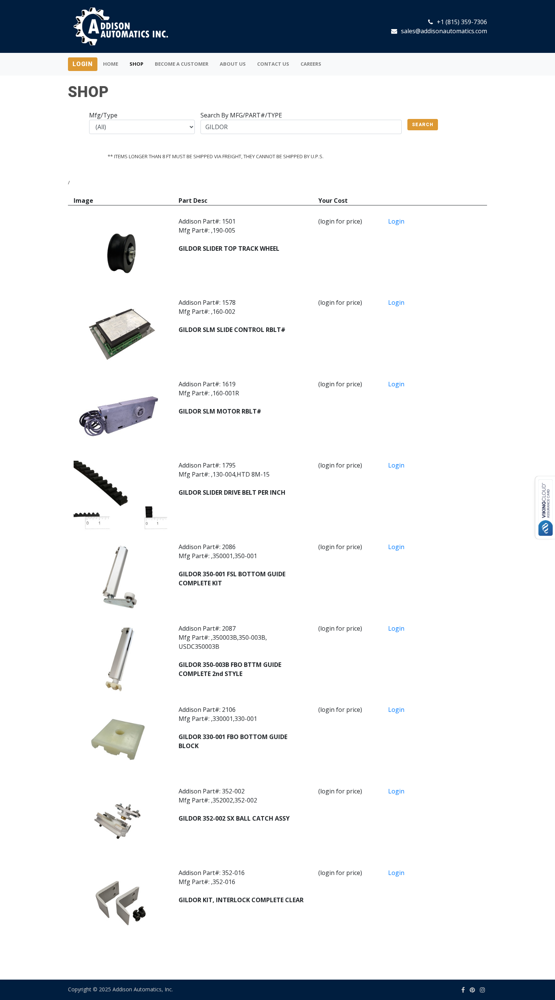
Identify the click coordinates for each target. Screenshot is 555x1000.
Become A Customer (181, 63)
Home (110, 63)
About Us (233, 63)
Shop (136, 63)
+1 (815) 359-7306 (462, 22)
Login (82, 64)
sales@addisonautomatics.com (444, 31)
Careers (311, 63)
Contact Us (273, 63)
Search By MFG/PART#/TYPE (241, 115)
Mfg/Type (103, 115)
